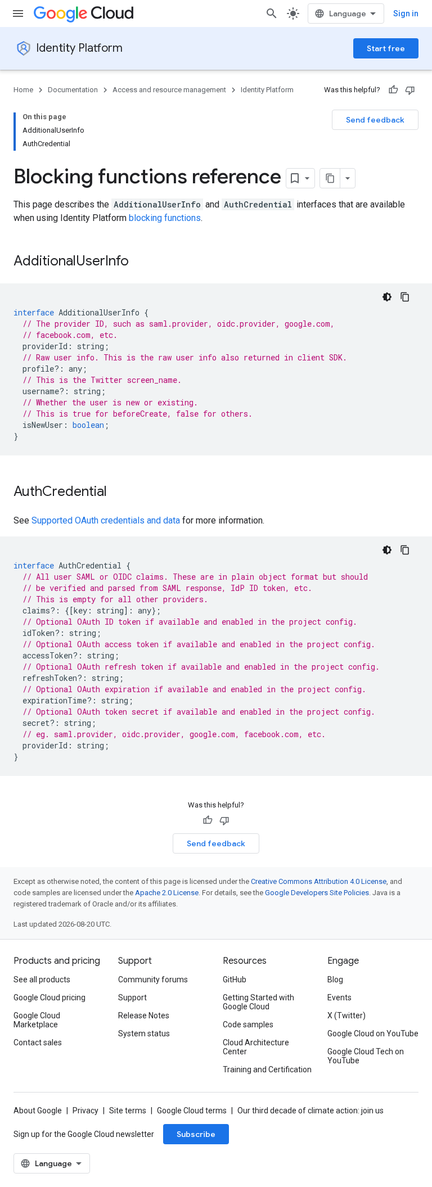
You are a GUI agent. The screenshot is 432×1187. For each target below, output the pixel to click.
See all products (42, 979)
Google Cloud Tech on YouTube (365, 1056)
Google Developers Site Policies (317, 892)
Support (132, 997)
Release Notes (143, 1015)
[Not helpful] (410, 90)
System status (144, 1033)
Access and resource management (169, 89)
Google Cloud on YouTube (372, 1033)
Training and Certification (267, 1069)
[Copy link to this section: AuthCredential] (118, 492)
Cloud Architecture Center (256, 1047)
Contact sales (38, 1042)
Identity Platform (79, 48)
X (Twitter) (346, 1015)
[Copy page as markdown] (330, 178)
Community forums (153, 979)
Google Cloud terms (192, 1110)
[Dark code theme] (387, 297)
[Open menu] (18, 13)
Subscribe (196, 1134)
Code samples (248, 1024)
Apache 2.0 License (167, 892)
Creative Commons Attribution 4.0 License (318, 881)
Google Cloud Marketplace (37, 1020)
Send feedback (375, 120)
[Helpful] (393, 90)
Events (339, 997)
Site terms (127, 1110)
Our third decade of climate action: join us (310, 1110)
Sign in (405, 13)
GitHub (234, 979)
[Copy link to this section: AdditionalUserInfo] (140, 262)
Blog (335, 979)
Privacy (85, 1110)
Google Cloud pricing (50, 997)
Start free (386, 48)
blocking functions (165, 218)
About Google (38, 1110)
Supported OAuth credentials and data (106, 520)
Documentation (73, 89)
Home (23, 89)
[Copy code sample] (405, 297)
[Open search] (271, 13)
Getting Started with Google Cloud (258, 1002)
